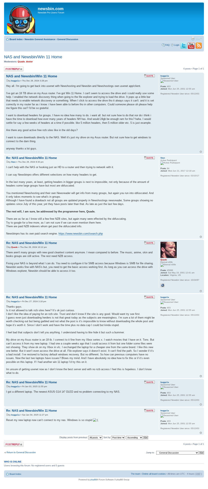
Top (201, 152)
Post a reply (10, 67)
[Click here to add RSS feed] (198, 48)
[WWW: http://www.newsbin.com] (162, 285)
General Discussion (67, 39)
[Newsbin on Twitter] (183, 48)
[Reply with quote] (149, 76)
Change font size (199, 38)
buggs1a (15, 81)
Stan (13, 162)
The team (135, 474)
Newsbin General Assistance (40, 39)
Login (176, 45)
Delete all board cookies (154, 474)
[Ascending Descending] (137, 437)
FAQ (167, 45)
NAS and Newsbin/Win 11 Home (33, 57)
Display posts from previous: (74, 437)
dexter (29, 61)
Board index (16, 39)
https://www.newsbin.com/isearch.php (80, 233)
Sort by (107, 437)
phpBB (93, 479)
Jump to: (150, 452)
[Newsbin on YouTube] (191, 48)
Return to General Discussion (21, 452)
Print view (193, 38)
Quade (21, 61)
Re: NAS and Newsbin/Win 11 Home (31, 158)
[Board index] (21, 18)
